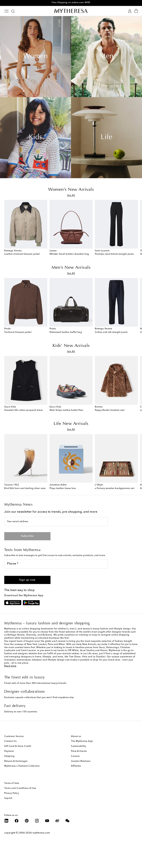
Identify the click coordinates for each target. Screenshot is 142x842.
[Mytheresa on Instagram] (37, 821)
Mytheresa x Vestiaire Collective (22, 766)
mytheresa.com (41, 833)
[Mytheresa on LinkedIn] (6, 821)
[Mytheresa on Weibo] (57, 821)
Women (35, 56)
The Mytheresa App (82, 741)
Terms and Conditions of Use (20, 788)
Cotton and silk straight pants (111, 332)
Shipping (9, 756)
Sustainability (78, 746)
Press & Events (79, 751)
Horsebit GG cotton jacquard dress (23, 410)
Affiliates (76, 766)
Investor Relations (80, 761)
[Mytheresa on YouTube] (47, 821)
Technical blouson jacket (17, 332)
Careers (75, 756)
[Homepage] (71, 11)
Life (106, 137)
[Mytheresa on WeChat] (67, 821)
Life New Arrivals (71, 424)
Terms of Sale (11, 783)
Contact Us (10, 741)
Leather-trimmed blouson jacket (22, 254)
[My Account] (129, 11)
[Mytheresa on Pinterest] (27, 821)
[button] (27, 580)
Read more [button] (10, 666)
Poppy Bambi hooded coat (110, 410)
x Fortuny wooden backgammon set (114, 488)
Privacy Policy (11, 793)
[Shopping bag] (136, 11)
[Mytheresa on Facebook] (16, 821)
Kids (35, 137)
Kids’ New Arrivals (71, 346)
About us (76, 736)
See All (71, 195)
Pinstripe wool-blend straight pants (114, 254)
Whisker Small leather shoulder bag (69, 254)
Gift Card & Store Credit (17, 746)
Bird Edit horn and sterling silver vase (25, 488)
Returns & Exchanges (16, 761)
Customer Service (14, 736)
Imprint (8, 798)
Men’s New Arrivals (71, 267)
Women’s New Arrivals (71, 189)
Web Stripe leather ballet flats (66, 410)
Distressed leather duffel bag (66, 332)
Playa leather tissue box (63, 488)
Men (106, 56)
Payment (9, 751)
